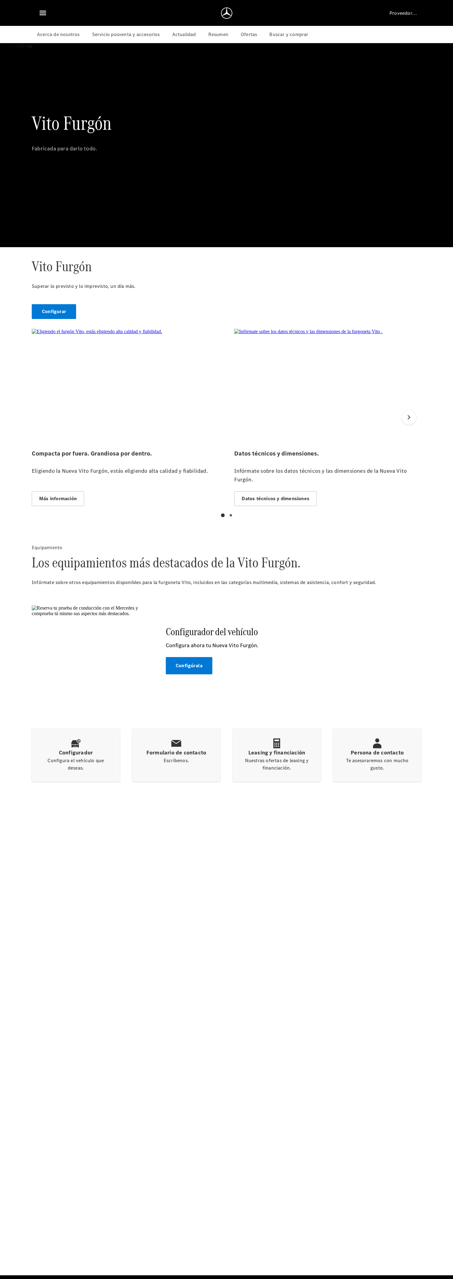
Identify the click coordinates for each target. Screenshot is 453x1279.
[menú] (43, 12)
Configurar (54, 311)
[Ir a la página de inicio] (226, 13)
